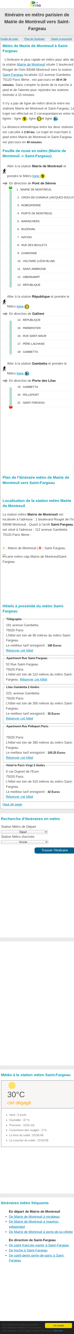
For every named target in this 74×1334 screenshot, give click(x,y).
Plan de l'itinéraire (34, 38)
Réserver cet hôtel (19, 650)
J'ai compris (58, 1325)
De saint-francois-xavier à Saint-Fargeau (39, 1245)
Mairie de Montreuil (31, 64)
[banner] (37, 4)
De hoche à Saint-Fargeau (28, 1250)
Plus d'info (58, 1330)
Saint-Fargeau (13, 75)
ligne (36, 176)
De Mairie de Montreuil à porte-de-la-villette (41, 1232)
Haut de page (12, 804)
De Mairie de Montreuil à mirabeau (34, 1217)
